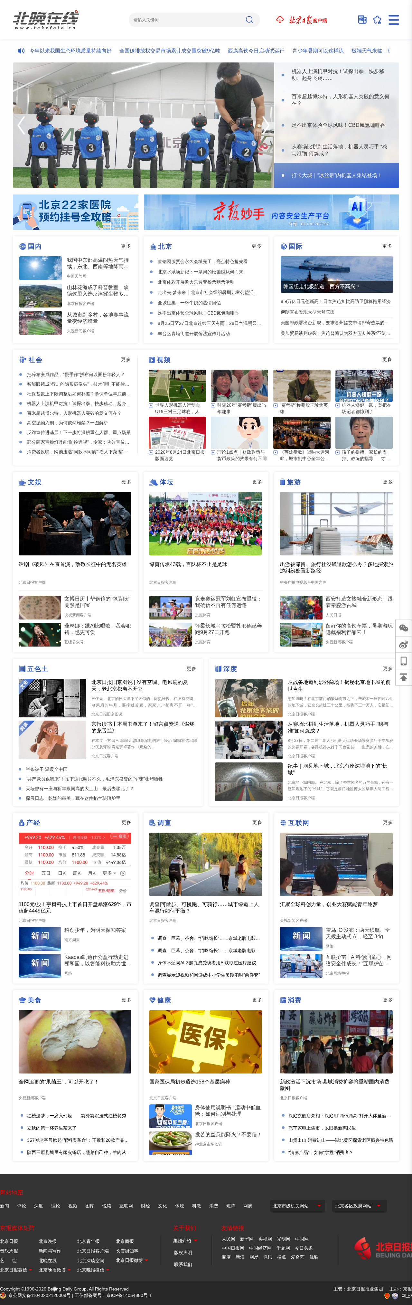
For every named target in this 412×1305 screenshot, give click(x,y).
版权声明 (183, 1252)
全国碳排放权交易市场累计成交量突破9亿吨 (143, 50)
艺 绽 (8, 1260)
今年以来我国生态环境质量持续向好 (44, 50)
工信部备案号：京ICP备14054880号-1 (113, 1295)
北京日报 (9, 1241)
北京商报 (125, 1241)
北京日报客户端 (93, 1250)
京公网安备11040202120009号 (39, 1295)
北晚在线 (48, 1260)
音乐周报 (9, 1250)
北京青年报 (88, 1241)
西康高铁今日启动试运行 (230, 50)
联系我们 (183, 1264)
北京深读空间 (90, 1260)
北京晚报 (48, 1241)
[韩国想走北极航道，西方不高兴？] (337, 274)
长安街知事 (127, 1250)
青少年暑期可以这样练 (291, 50)
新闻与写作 (50, 1250)
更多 (126, 246)
